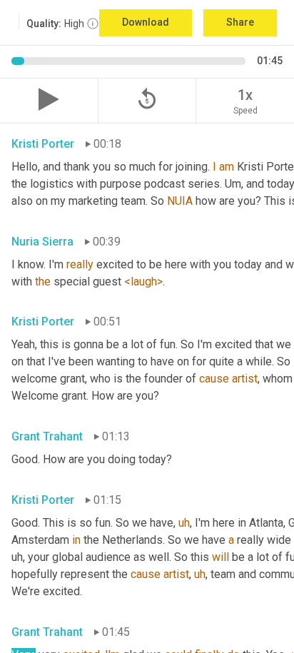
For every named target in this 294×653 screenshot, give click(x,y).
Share (240, 22)
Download (145, 22)
